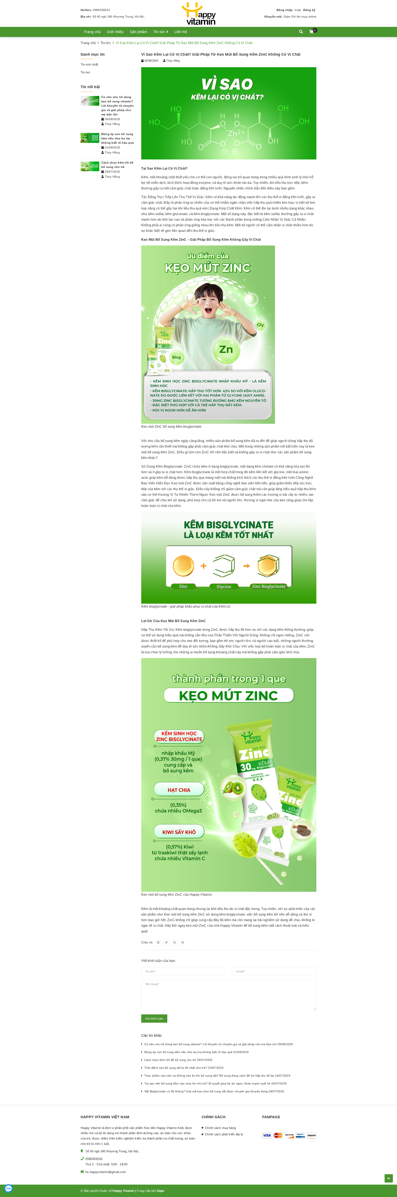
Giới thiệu (115, 32)
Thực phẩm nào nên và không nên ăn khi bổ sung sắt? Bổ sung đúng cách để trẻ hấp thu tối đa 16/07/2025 (217, 1075)
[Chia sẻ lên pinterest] (174, 942)
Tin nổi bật (90, 87)
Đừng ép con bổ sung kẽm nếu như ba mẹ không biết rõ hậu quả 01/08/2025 (196, 1052)
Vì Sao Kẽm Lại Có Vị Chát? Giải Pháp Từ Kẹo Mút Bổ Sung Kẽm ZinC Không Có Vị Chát (221, 54)
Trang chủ (92, 32)
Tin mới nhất (89, 64)
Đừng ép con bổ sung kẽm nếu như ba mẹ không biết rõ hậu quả (117, 138)
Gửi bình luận (154, 1018)
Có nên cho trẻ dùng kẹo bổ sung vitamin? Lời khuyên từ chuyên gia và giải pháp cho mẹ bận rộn (117, 105)
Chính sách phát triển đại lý (224, 1134)
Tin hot (85, 72)
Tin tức (159, 32)
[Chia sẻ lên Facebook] (158, 942)
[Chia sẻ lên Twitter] (166, 942)
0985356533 (101, 10)
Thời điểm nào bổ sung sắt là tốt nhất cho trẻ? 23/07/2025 (184, 1067)
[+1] (183, 942)
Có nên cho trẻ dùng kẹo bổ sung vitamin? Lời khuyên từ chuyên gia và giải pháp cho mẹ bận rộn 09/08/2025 (218, 1044)
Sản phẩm (138, 32)
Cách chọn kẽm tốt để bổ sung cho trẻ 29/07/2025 (178, 1060)
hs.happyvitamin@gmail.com (105, 1172)
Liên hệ (180, 32)
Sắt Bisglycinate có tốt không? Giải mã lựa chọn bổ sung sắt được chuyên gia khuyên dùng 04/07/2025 (214, 1091)
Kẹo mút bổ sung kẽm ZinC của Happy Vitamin (176, 894)
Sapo (160, 1190)
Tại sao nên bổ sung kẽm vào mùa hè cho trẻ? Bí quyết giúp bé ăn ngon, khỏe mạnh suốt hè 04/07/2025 (215, 1083)
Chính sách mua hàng (220, 1128)
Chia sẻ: (147, 942)
